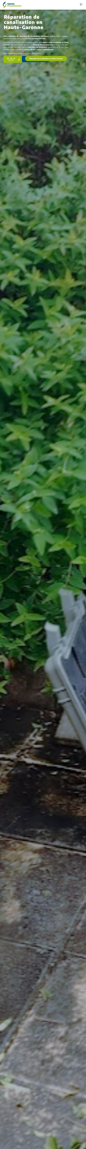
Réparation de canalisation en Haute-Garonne (46, 58)
